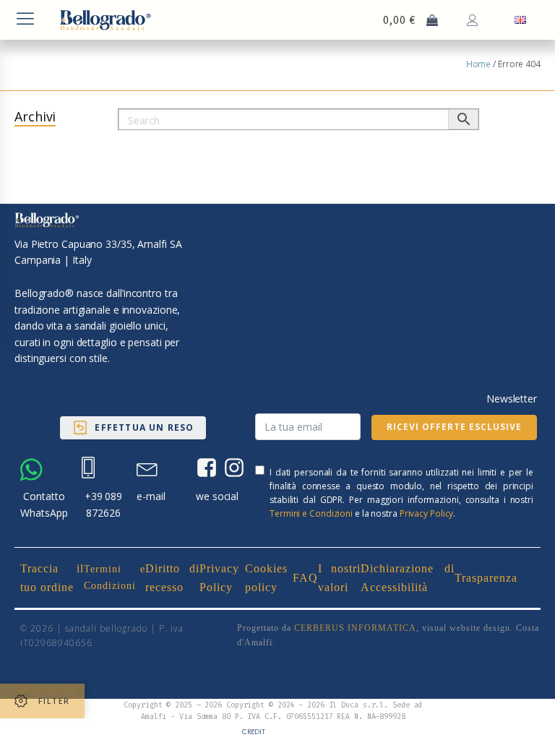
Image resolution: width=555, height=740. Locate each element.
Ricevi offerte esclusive (454, 427)
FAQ (305, 578)
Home (478, 64)
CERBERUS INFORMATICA (355, 628)
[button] (132, 427)
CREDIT (253, 731)
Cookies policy (266, 577)
